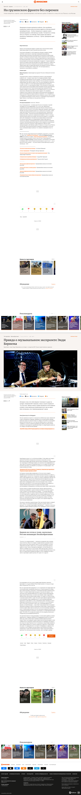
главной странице (49, 288)
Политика (40, 643)
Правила (53, 284)
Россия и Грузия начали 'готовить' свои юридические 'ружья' (33, 153)
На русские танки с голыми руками (28, 167)
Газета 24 (6, 6)
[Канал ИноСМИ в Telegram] (36, 768)
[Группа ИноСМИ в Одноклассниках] (23, 768)
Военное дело (28, 764)
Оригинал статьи (74, 6)
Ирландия (49, 643)
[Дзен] (27, 22)
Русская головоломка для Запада (27, 148)
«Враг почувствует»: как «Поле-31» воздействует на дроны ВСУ (72, 427)
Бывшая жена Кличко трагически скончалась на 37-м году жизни (72, 35)
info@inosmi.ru (4, 782)
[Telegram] (41, 22)
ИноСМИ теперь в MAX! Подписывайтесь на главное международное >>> (37, 428)
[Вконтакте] (33, 22)
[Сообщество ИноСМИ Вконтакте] (17, 768)
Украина (11, 6)
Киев (25, 643)
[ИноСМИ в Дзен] (10, 768)
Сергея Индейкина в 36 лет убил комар (72, 410)
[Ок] (46, 22)
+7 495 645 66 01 (4, 785)
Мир (21, 216)
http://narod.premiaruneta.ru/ (40, 136)
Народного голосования (32, 135)
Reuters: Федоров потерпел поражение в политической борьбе (72, 415)
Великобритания (15, 336)
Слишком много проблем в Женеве (28, 156)
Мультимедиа (40, 764)
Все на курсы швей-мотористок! (27, 163)
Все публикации (52, 764)
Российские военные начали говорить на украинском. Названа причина (71, 53)
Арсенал (21, 643)
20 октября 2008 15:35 (18, 6)
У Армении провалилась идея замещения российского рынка (70, 30)
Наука (23, 764)
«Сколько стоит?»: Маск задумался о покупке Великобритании (68, 404)
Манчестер (45, 643)
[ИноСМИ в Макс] (4, 768)
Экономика (18, 764)
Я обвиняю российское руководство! (28, 159)
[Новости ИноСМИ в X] (43, 768)
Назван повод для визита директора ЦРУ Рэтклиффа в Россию (72, 47)
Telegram (28, 643)
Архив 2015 (25, 216)
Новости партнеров (70, 22)
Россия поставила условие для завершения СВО (72, 421)
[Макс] (22, 22)
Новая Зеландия (23, 645)
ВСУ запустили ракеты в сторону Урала (72, 41)
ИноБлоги (46, 764)
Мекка (32, 643)
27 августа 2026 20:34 (24, 336)
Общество (34, 764)
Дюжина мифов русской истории (27, 171)
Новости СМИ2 (37, 221)
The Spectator (7, 336)
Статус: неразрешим (24, 150)
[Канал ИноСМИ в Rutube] (30, 768)
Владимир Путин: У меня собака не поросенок (30, 175)
